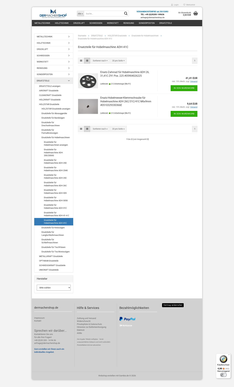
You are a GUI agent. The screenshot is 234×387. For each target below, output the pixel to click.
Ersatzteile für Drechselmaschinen (51, 124)
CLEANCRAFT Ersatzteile (50, 95)
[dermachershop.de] (53, 13)
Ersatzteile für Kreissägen (53, 227)
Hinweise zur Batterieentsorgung (91, 327)
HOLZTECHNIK (62, 23)
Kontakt (37, 321)
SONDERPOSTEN (147, 23)
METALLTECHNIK (42, 23)
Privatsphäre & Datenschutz (89, 324)
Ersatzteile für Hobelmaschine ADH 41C (55, 221)
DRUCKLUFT (79, 23)
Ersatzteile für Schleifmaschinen (50, 241)
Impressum (39, 318)
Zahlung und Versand (86, 318)
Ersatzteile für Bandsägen (53, 118)
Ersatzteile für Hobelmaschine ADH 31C (55, 206)
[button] (81, 61)
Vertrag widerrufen (172, 305)
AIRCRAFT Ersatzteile (48, 90)
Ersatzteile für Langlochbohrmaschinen (53, 233)
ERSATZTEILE (165, 23)
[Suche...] (126, 14)
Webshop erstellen (106, 375)
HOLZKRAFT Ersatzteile (49, 99)
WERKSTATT (113, 23)
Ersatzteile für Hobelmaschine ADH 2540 (56, 169)
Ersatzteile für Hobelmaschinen (56, 137)
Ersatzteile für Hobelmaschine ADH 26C (55, 184)
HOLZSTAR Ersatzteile (49, 104)
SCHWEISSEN (95, 23)
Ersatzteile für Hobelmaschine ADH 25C (55, 176)
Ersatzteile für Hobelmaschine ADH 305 (55, 191)
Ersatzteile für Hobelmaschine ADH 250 (55, 161)
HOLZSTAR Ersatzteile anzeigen (56, 109)
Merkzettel (190, 5)
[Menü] (229, 355)
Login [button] (176, 5)
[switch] (223, 375)
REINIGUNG (128, 23)
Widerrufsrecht (83, 321)
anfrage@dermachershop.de (47, 343)
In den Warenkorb (184, 88)
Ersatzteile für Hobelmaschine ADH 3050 (56, 199)
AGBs (79, 333)
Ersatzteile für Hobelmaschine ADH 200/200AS (53, 152)
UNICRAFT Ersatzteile (49, 270)
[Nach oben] (225, 382)
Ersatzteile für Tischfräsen (53, 247)
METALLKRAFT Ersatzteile (51, 256)
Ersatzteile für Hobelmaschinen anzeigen (56, 143)
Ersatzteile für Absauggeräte (54, 113)
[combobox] (100, 61)
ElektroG (81, 330)
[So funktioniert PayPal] (127, 319)
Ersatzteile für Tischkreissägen (56, 251)
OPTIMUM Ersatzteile (48, 261)
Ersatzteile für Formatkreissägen (50, 131)
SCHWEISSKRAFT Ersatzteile (52, 265)
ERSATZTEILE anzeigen (49, 86)
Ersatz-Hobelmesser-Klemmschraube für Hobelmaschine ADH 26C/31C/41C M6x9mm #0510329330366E (125, 101)
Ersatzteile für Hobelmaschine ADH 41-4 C (56, 214)
